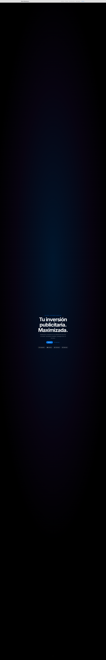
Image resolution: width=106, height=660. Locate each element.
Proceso (66, 1)
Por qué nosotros (72, 1)
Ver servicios (56, 342)
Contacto (82, 1)
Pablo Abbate (78, 1)
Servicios (62, 1)
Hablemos (50, 342)
